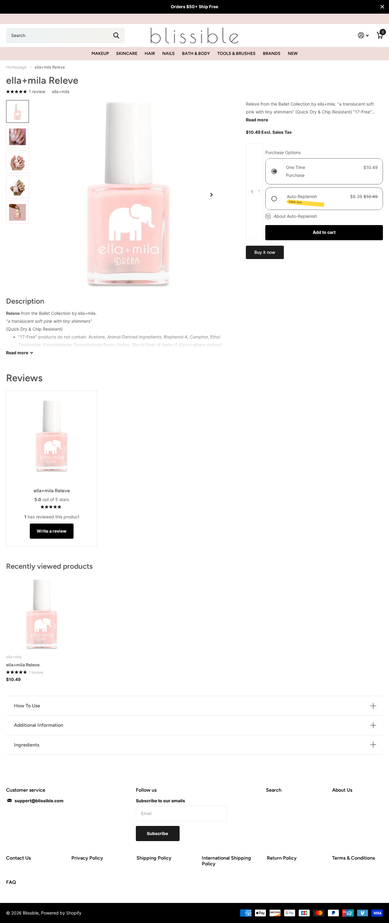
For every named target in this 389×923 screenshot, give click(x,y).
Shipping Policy (153, 858)
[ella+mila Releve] (41, 614)
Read (17, 352)
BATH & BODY (196, 53)
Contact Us (18, 858)
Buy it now (264, 252)
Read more (257, 119)
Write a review (52, 531)
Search (273, 790)
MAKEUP (100, 53)
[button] (211, 194)
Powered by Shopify (61, 912)
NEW (293, 53)
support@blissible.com (39, 800)
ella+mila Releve (23, 664)
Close (382, 7)
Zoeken (116, 35)
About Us (342, 790)
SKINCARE (126, 53)
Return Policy (282, 858)
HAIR (150, 53)
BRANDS (272, 53)
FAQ (11, 882)
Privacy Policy (87, 858)
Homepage (16, 67)
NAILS (168, 53)
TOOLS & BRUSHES (236, 53)
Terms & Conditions (353, 858)
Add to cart (324, 232)
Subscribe (158, 833)
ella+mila (60, 91)
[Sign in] (363, 35)
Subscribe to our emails (160, 800)
